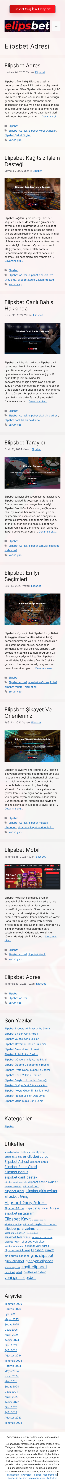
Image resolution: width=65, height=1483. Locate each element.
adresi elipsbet (12, 1152)
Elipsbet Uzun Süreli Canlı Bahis (24, 1100)
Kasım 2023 (12, 1402)
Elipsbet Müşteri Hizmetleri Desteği (26, 1080)
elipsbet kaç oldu (39, 1220)
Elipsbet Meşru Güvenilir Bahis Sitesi (27, 1090)
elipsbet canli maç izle (16, 1182)
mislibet (23, 1478)
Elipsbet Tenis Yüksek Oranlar (23, 1075)
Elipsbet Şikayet (42, 1250)
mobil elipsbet (13, 1272)
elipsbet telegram (17, 1237)
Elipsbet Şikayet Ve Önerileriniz (28, 712)
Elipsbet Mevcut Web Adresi (22, 1049)
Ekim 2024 (11, 1345)
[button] (32, 9)
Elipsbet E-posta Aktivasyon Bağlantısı (28, 1028)
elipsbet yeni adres (37, 1245)
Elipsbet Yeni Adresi (17, 1250)
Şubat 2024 (12, 1386)
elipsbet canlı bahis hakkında (22, 420)
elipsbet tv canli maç (42, 1237)
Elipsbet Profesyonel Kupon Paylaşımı (27, 1069)
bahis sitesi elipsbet (33, 1152)
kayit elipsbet (34, 1266)
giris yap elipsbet (39, 1261)
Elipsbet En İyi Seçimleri (22, 575)
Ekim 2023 (11, 1407)
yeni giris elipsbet (20, 1277)
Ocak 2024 (11, 1391)
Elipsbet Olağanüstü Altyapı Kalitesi (26, 1085)
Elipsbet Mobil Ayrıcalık (42, 130)
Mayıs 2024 (12, 1371)
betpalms (52, 1478)
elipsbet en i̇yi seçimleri (42, 682)
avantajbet (26, 1474)
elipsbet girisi (14, 1191)
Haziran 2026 (13, 1309)
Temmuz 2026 (13, 1303)
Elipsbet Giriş (16, 1196)
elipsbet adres (37, 1156)
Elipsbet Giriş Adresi (26, 1202)
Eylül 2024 (11, 1350)
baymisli (12, 1478)
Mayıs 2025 (12, 1319)
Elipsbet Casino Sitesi (13, 1187)
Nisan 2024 (12, 1376)
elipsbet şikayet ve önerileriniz (36, 827)
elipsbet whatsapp (14, 1246)
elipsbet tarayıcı (38, 545)
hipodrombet (50, 1474)
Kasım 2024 (12, 1340)
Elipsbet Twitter (12, 1241)
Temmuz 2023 (13, 1422)
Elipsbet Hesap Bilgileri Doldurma (25, 1095)
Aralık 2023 (11, 1396)
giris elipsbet (42, 1255)
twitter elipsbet (35, 1272)
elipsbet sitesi (32, 1233)
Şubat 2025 (12, 1324)
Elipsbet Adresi (23, 65)
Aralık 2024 (11, 1334)
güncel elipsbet (12, 1267)
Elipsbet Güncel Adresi (42, 1208)
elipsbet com (31, 1186)
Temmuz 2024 (13, 1360)
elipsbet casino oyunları (43, 1182)
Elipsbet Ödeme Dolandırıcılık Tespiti (27, 1064)
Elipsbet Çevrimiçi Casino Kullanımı (26, 1044)
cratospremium (37, 1478)
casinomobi (13, 1474)
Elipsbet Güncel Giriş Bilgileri (22, 1038)
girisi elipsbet (14, 1261)
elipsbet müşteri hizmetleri (21, 686)
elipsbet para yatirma (20, 1229)
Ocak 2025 (11, 1329)
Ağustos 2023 (13, 1417)
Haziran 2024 (13, 1365)
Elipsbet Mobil (22, 850)
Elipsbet (13, 125)
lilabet (37, 1474)
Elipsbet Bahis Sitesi (21, 1167)
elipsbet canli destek (21, 1177)
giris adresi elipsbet (17, 1255)
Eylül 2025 (11, 1314)
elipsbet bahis (39, 1161)
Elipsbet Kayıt (18, 1219)
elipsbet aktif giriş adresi (43, 415)
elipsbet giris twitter (41, 1191)
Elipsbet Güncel (14, 1208)
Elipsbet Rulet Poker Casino (21, 1054)
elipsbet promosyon (15, 1233)
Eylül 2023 (11, 1412)
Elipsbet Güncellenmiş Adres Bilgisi (26, 1059)
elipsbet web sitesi (33, 1241)
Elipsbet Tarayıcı (25, 442)
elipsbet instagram (19, 1213)
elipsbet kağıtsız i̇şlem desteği (36, 279)
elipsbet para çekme (45, 1229)
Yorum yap (15, 139)
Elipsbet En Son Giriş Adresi (21, 1033)
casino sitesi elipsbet (15, 1157)
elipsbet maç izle (13, 1224)
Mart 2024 (11, 1381)
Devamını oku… (51, 116)
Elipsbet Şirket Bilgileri (18, 135)
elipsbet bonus (16, 1172)
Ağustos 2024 (13, 1355)
